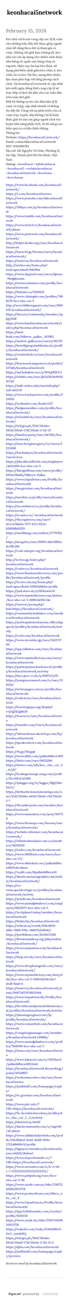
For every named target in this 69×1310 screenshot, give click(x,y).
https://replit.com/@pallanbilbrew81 (31, 872)
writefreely (50, 1294)
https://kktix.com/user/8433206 (29, 760)
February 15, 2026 (26, 31)
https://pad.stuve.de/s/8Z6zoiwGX (30, 591)
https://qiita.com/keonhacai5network (32, 1247)
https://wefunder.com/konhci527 (29, 403)
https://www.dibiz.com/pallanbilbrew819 (34, 756)
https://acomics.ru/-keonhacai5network (34, 515)
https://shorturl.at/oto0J (23, 1122)
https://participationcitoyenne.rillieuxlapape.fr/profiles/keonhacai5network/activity (34, 626)
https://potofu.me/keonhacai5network (33, 899)
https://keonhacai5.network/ (39, 137)
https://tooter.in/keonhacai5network (32, 261)
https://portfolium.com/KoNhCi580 (31, 934)
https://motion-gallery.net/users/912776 (34, 341)
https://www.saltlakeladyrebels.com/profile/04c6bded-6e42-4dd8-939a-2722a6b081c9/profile (34, 1140)
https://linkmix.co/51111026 (25, 292)
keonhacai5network (34, 12)
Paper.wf (14, 1294)
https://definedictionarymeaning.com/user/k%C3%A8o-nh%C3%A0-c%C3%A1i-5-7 (34, 796)
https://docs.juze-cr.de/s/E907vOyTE (32, 676)
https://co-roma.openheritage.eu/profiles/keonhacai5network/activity (34, 890)
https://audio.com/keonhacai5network (33, 850)
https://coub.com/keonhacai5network (33, 635)
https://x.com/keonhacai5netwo (29, 194)
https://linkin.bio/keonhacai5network (32, 921)
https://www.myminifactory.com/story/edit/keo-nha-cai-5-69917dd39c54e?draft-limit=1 (34, 979)
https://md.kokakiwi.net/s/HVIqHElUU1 (34, 372)
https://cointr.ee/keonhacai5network (32, 568)
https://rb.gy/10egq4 (20, 751)
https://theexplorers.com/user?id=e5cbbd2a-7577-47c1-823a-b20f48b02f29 (28, 524)
